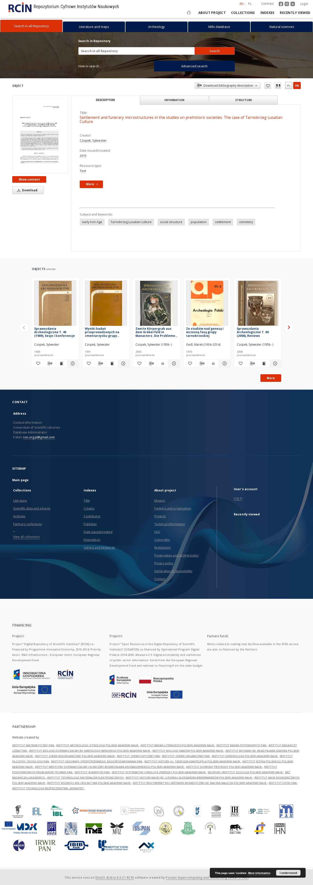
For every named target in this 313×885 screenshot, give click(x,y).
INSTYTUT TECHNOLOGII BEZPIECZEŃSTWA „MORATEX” (48, 788)
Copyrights (162, 540)
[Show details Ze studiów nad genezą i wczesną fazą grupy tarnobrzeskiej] (224, 363)
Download (29, 190)
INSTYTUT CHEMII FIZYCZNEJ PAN (138, 756)
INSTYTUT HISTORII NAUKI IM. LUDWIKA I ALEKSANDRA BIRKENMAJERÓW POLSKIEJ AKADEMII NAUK (189, 777)
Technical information (169, 524)
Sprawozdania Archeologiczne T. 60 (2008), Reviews (253, 332)
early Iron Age (92, 222)
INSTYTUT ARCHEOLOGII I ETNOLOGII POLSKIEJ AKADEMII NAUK (97, 745)
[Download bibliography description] (49, 363)
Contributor (92, 516)
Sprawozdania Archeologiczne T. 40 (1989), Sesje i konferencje (54, 332)
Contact (159, 579)
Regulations (162, 547)
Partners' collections (27, 524)
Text (83, 171)
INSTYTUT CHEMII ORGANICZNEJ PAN (186, 756)
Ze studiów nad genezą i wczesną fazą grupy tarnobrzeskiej (205, 332)
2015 (83, 156)
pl (250, 3)
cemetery (246, 222)
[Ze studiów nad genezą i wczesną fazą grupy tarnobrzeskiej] (207, 305)
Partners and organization (172, 508)
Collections (243, 13)
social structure (171, 222)
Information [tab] (174, 100)
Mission (159, 501)
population (199, 222)
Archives (19, 516)
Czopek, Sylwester (93, 140)
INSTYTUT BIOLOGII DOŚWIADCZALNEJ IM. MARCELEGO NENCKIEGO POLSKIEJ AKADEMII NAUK (90, 750)
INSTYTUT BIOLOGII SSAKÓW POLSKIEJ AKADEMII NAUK (188, 750)
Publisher (90, 524)
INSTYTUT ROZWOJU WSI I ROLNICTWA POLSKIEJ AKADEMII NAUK (89, 783)
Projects (160, 516)
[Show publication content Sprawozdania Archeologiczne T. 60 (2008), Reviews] (263, 363)
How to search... (89, 66)
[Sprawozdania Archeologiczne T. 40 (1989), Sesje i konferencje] (55, 305)
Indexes (267, 13)
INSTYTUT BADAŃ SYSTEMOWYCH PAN (241, 745)
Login (304, 4)
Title (87, 501)
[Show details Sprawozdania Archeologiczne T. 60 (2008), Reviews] (274, 363)
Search (214, 51)
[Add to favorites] (267, 85)
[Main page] (188, 12)
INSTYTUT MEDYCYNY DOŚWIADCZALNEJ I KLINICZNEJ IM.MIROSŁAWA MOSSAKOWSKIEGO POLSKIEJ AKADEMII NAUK (110, 767)
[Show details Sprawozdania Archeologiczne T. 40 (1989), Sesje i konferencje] (72, 363)
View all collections (26, 537)
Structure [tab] (243, 100)
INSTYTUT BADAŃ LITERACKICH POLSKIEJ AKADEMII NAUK (178, 745)
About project (212, 13)
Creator (89, 508)
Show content (29, 179)
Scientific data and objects (31, 508)
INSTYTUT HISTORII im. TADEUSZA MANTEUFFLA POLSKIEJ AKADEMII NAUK (192, 761)
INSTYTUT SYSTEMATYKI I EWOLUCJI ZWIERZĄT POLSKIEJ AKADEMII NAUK (159, 772)
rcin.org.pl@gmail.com (39, 437)
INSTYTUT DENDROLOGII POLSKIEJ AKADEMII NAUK (245, 756)
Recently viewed (295, 13)
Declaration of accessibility (173, 571)
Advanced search (194, 66)
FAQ (157, 532)
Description (92, 540)
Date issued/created (98, 532)
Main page (20, 480)
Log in (238, 498)
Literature (20, 501)
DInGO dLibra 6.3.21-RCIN (114, 877)
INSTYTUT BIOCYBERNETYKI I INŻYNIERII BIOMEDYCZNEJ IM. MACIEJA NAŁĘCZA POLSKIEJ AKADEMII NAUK (200, 783)
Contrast (267, 3)
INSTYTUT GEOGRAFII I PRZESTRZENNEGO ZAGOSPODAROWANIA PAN (97, 761)
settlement (223, 222)
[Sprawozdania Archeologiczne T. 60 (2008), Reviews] (258, 305)
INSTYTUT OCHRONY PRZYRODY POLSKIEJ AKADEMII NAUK (224, 767)
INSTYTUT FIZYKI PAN (283, 783)
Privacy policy (164, 563)
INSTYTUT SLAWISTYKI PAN (92, 772)
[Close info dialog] (278, 85)
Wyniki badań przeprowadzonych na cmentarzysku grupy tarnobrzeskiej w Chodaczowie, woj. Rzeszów (102, 332)
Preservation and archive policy (176, 555)
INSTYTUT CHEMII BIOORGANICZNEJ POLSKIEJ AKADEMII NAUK (75, 756)
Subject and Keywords (99, 547)
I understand (288, 873)
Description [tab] (105, 100)
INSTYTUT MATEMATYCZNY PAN (33, 745)
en (297, 85)
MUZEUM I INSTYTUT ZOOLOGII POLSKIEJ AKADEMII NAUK (245, 772)
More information (259, 873)
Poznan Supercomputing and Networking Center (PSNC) (207, 877)
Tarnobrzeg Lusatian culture (131, 222)
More (271, 378)
